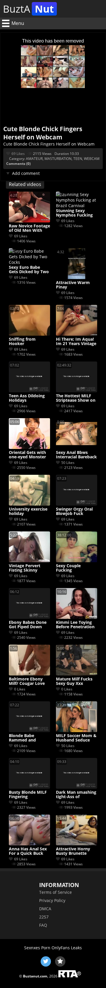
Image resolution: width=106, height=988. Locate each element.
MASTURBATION (58, 158)
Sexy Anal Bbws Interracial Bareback (76, 455)
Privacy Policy (52, 900)
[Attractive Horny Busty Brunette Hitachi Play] (76, 844)
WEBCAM (92, 158)
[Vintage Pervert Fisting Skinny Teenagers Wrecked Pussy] (29, 560)
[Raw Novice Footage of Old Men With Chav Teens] (29, 221)
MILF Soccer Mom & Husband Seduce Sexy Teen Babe (76, 738)
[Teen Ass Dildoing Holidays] (29, 390)
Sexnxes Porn (37, 947)
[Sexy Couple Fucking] (76, 560)
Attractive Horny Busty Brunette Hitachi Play (73, 851)
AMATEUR (34, 158)
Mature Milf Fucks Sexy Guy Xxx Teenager (74, 681)
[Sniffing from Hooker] (29, 334)
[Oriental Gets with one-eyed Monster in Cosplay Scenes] (29, 447)
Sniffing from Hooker (22, 341)
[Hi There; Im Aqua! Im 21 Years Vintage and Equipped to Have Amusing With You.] (76, 334)
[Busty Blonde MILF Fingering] (29, 787)
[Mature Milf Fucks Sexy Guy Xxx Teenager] (76, 674)
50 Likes (67, 462)
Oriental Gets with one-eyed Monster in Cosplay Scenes (27, 455)
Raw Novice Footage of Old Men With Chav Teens (29, 228)
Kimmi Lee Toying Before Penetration (75, 624)
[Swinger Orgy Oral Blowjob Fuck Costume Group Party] (76, 504)
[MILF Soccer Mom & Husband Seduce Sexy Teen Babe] (76, 730)
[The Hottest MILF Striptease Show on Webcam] (76, 390)
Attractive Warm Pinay (73, 285)
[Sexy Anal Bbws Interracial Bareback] (76, 447)
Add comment (26, 173)
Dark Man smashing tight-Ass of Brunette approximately (76, 794)
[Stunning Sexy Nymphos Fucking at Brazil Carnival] (76, 205)
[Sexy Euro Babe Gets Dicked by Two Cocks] (29, 262)
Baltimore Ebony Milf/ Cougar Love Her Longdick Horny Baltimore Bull (29, 681)
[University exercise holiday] (29, 504)
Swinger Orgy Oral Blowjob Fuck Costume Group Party (74, 511)
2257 (44, 917)
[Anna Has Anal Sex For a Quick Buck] (29, 844)
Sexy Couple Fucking (68, 568)
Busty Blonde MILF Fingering (28, 794)
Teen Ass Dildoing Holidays (27, 398)
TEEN (77, 158)
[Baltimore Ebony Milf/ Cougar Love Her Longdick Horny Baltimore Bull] (29, 674)
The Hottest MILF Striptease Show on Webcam (75, 398)
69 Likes (18, 153)
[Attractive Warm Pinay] (76, 277)
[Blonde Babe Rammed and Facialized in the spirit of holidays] (29, 730)
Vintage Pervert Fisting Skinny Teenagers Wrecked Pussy (29, 568)
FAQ (43, 925)
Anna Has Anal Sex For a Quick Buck (28, 851)
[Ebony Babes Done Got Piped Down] (29, 617)
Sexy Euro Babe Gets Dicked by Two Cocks (29, 269)
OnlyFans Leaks (67, 947)
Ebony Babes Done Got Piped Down (28, 624)
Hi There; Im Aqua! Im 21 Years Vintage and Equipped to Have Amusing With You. (76, 341)
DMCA (45, 908)
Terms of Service (55, 892)
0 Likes (19, 689)
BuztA (28, 9)
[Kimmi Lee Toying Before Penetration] (76, 617)
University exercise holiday (28, 511)
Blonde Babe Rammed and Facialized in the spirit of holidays (26, 738)
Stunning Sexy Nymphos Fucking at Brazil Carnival (74, 213)
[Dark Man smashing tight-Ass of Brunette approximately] (76, 787)
